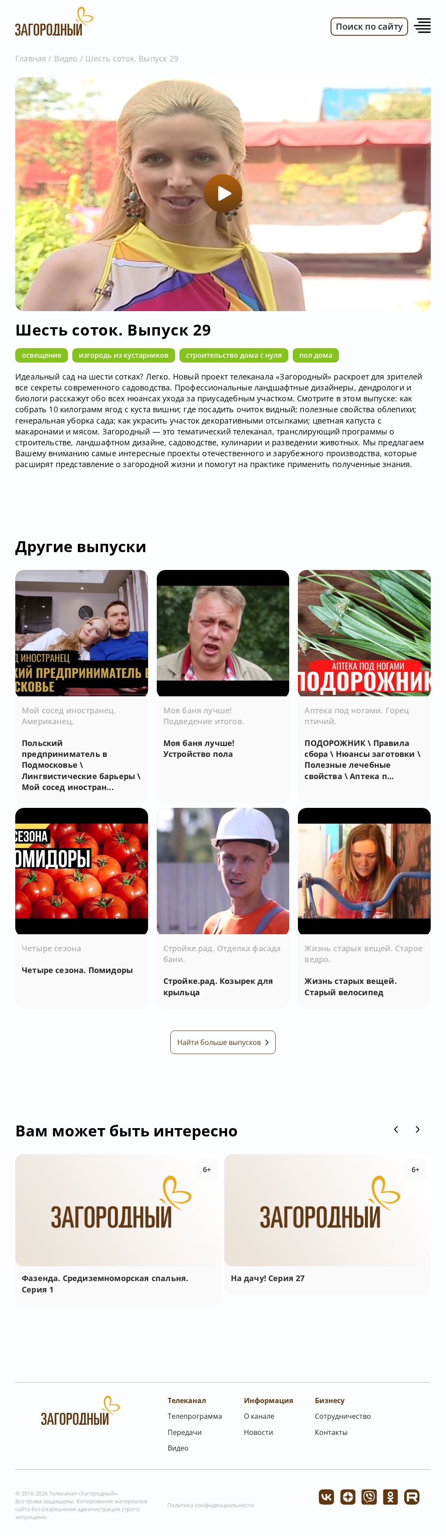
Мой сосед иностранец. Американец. (69, 715)
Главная (30, 58)
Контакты (331, 1432)
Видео (66, 58)
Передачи (185, 1432)
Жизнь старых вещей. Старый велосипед (350, 986)
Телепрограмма (195, 1416)
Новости (258, 1432)
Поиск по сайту (369, 26)
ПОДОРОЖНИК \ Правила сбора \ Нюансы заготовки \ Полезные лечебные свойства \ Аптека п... (362, 759)
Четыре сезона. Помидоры (77, 970)
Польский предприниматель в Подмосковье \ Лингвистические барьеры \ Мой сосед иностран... (81, 765)
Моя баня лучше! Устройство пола (199, 748)
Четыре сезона (51, 948)
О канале (259, 1416)
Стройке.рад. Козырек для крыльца (218, 986)
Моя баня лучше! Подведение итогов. (203, 715)
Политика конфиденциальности (210, 1505)
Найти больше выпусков (219, 1042)
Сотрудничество (343, 1416)
